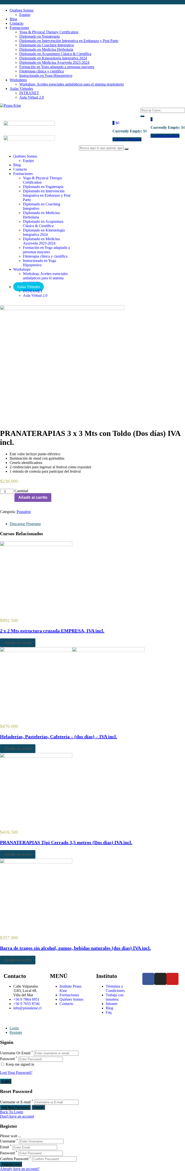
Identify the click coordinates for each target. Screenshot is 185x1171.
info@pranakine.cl (27, 1008)
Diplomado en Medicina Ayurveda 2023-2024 (54, 62)
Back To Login (11, 1112)
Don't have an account (17, 1116)
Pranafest (24, 512)
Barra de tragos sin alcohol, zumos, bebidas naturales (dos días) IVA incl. (75, 948)
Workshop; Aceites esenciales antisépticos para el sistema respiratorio (71, 84)
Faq (109, 1012)
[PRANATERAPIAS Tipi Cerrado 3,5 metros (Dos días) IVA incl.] (36, 756)
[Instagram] (160, 979)
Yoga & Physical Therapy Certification (48, 32)
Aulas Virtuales (21, 89)
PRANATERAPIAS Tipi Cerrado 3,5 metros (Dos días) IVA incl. (66, 842)
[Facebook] (148, 979)
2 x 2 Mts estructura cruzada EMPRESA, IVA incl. (52, 630)
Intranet (111, 1004)
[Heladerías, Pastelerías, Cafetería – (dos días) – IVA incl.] (72, 651)
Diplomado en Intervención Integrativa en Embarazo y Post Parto (68, 41)
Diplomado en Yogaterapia (39, 36)
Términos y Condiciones (115, 988)
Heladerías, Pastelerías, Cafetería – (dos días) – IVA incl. (58, 736)
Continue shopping (126, 139)
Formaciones (19, 28)
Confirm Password (14, 1159)
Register (16, 1032)
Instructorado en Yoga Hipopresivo (45, 75)
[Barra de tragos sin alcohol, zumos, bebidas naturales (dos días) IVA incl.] (36, 862)
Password (7, 1059)
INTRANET (29, 93)
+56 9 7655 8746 (26, 1004)
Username (7, 1141)
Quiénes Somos (21, 10)
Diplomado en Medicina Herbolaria (46, 49)
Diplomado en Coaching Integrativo (46, 45)
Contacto (16, 23)
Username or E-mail (15, 1102)
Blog (13, 19)
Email (4, 1147)
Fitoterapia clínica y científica (41, 71)
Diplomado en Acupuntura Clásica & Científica (55, 54)
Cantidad (21, 491)
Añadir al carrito (32, 497)
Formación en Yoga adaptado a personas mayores (56, 67)
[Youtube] (172, 979)
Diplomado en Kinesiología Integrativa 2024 (53, 58)
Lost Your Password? (16, 1072)
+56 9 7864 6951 (26, 999)
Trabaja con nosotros (115, 997)
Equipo (24, 15)
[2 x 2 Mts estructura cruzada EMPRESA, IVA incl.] (36, 545)
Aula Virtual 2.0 (31, 97)
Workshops (18, 80)
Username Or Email (15, 1053)
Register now (11, 1164)
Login (14, 1028)
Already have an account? (20, 1169)
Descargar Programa (25, 524)
